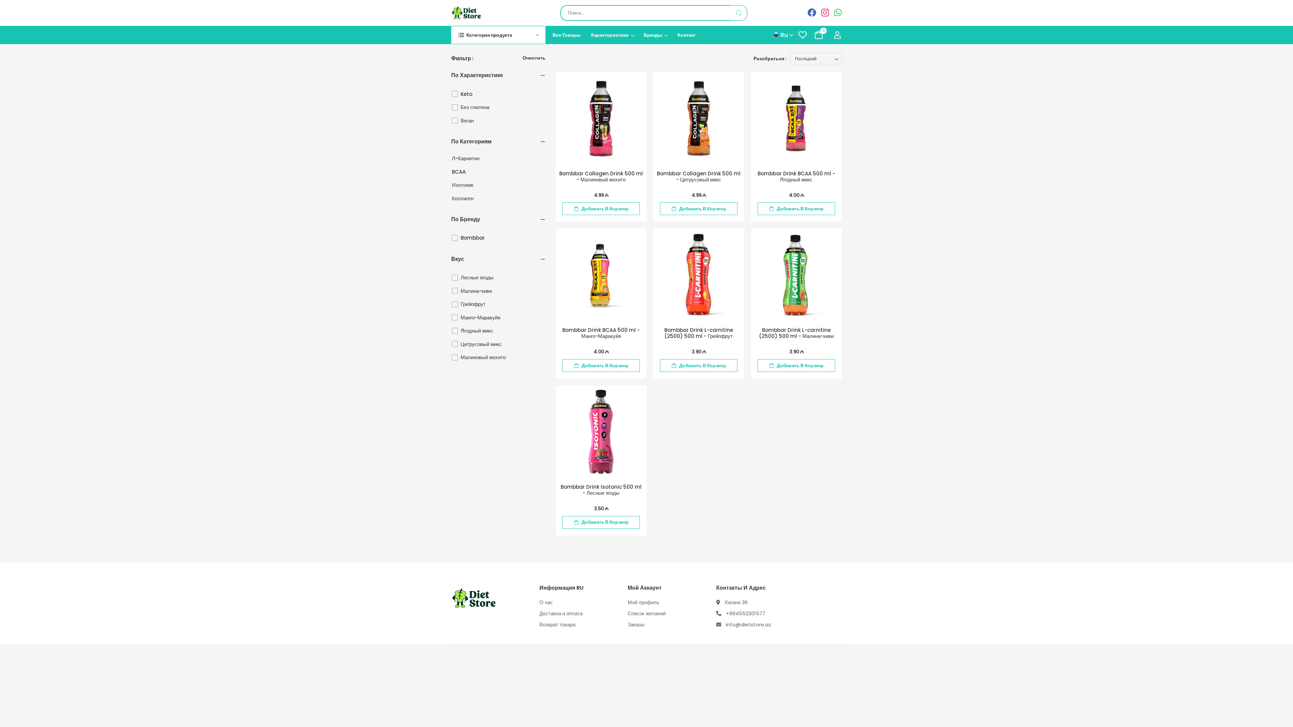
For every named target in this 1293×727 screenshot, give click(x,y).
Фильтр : (462, 58)
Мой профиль (643, 602)
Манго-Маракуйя (480, 317)
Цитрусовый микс (481, 344)
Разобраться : (770, 58)
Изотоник (462, 184)
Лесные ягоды (477, 277)
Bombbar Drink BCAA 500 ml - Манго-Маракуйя (601, 333)
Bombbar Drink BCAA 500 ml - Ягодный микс (796, 176)
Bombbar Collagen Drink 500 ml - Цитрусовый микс (698, 176)
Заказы (636, 624)
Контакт (686, 35)
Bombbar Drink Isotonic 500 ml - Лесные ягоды (601, 489)
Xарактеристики (610, 35)
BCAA (459, 171)
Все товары (567, 35)
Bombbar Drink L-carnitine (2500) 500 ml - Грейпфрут (698, 333)
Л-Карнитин (465, 158)
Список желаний (647, 613)
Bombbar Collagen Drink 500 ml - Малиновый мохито (601, 176)
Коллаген (462, 198)
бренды (653, 35)
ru (784, 35)
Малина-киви (476, 291)
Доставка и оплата (561, 613)
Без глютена (475, 107)
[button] (498, 35)
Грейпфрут (473, 304)
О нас (546, 602)
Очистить (534, 58)
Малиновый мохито (483, 357)
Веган (467, 120)
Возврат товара (557, 624)
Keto (466, 94)
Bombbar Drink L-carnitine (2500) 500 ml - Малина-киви (796, 333)
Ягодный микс (477, 330)
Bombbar (473, 237)
